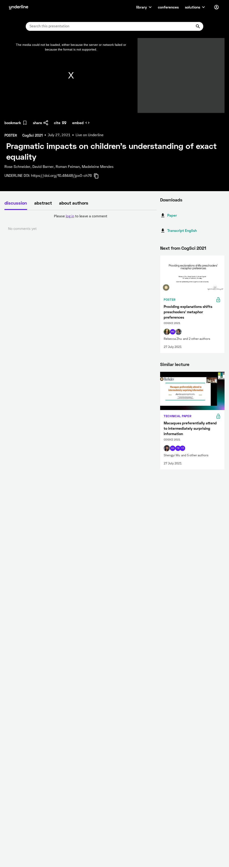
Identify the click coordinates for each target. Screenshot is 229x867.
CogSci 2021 (193, 248)
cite (57, 123)
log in (70, 216)
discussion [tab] (15, 202)
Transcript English (182, 230)
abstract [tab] (43, 202)
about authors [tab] (73, 202)
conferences (168, 7)
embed (78, 123)
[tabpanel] (80, 222)
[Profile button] (216, 7)
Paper (172, 215)
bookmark (12, 123)
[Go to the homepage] (18, 7)
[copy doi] (98, 176)
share (37, 123)
